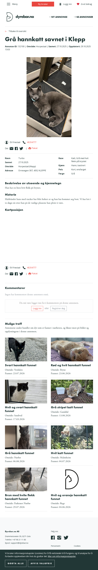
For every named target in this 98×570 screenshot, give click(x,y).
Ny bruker (43, 4)
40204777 (31, 142)
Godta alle (16, 563)
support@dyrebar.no (19, 543)
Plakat (34, 148)
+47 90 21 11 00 (19, 539)
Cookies (77, 546)
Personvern (55, 546)
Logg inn (37, 308)
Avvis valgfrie (41, 563)
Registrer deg (58, 308)
